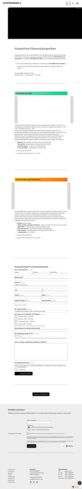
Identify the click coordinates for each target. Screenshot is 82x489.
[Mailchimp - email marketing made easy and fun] (67, 446)
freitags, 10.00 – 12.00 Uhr (25, 324)
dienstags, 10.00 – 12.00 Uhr (25, 316)
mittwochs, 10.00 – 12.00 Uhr (26, 319)
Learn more (48, 441)
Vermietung (11, 478)
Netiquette (11, 480)
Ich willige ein (21, 369)
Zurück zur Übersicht (41, 394)
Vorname (35, 272)
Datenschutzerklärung (22, 367)
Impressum (11, 471)
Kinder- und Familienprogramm (40, 429)
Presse (10, 475)
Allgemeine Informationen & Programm (43, 427)
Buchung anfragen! (25, 373)
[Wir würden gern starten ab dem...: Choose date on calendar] (31, 336)
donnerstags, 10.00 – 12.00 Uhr (26, 321)
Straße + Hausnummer (21, 285)
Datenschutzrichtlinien (60, 433)
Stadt (16, 290)
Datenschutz (11, 469)
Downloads (11, 476)
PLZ (43, 290)
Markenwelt (11, 482)
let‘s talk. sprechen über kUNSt (33, 57)
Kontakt (10, 473)
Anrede (17, 272)
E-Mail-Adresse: (32, 420)
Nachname (53, 272)
